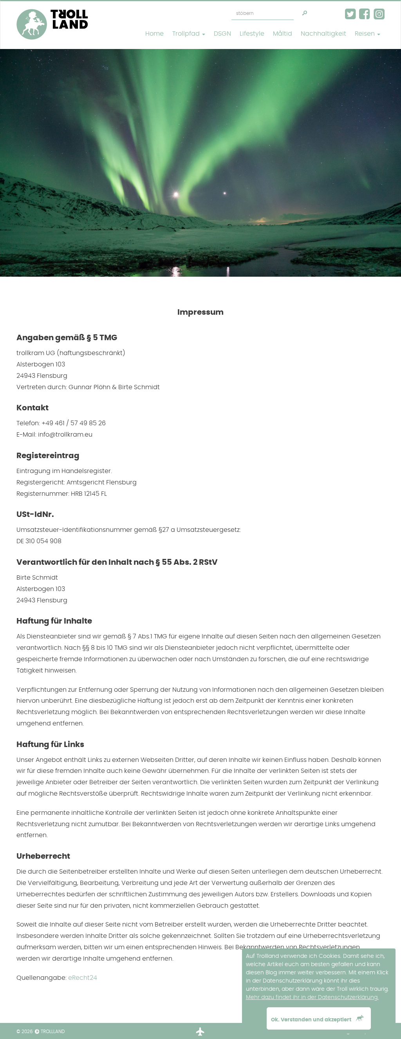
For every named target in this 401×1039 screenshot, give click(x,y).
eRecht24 (82, 978)
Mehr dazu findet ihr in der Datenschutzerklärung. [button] (312, 997)
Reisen (365, 34)
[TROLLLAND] (52, 11)
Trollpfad (186, 34)
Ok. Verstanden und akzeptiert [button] (311, 1020)
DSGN (222, 34)
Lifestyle (252, 34)
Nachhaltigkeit (323, 34)
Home (154, 34)
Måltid (282, 34)
